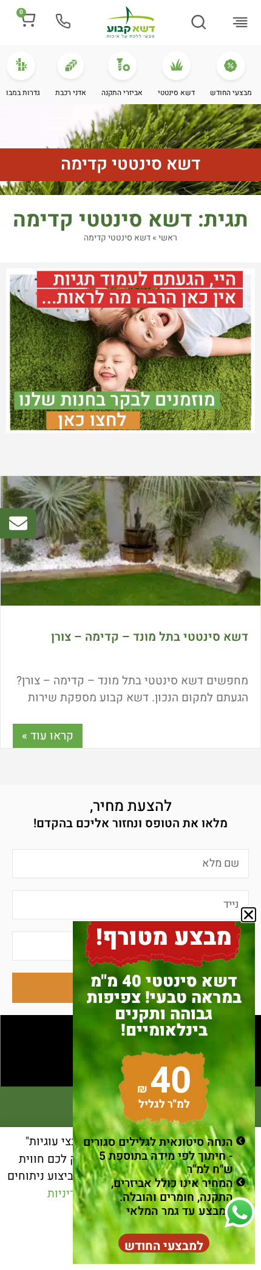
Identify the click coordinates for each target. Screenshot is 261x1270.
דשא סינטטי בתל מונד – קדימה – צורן (149, 637)
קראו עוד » (47, 735)
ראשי (167, 237)
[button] (240, 23)
